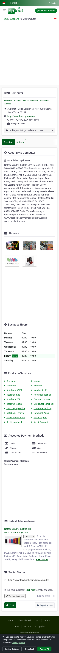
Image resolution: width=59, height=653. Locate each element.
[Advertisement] (29, 53)
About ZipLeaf (24, 620)
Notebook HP (40, 390)
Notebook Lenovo (15, 413)
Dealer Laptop (13, 394)
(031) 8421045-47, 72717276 (24, 120)
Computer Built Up (42, 408)
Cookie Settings (12, 649)
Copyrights (40, 626)
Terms (17, 626)
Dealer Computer (42, 399)
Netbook (38, 385)
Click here (30, 590)
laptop (37, 381)
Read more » (42, 559)
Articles (7, 104)
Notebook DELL (14, 399)
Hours (26, 100)
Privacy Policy (18, 642)
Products (34, 100)
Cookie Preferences (29, 632)
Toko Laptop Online (15, 408)
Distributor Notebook (44, 404)
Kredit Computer (42, 422)
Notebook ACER (14, 390)
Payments (44, 100)
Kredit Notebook (14, 422)
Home (5, 19)
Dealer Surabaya (14, 404)
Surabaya (14, 19)
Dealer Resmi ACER (15, 417)
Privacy (27, 626)
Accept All (44, 649)
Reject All (29, 649)
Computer (11, 381)
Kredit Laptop (40, 417)
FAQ (37, 620)
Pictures (18, 100)
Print (11, 605)
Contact (47, 620)
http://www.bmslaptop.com (21, 116)
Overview (8, 100)
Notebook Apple (41, 413)
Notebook (11, 385)
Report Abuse (46, 605)
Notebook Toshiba (42, 394)
